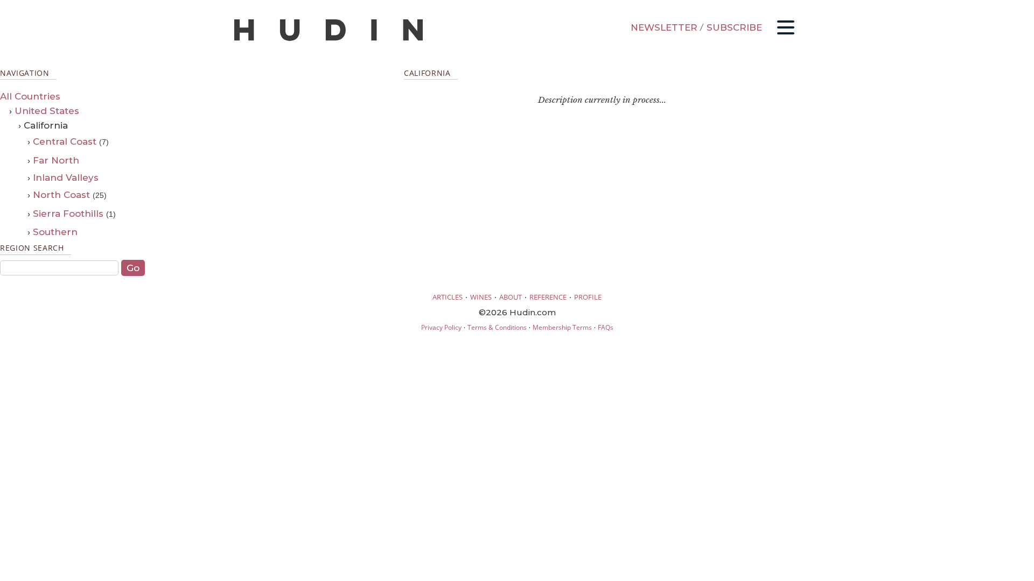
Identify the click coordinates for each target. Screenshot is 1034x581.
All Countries (30, 96)
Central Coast (64, 141)
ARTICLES (447, 297)
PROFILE (588, 297)
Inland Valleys (66, 177)
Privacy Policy (441, 327)
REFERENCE (548, 297)
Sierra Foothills (68, 213)
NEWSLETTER (664, 27)
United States (47, 110)
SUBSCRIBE (734, 27)
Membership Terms (562, 327)
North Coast (61, 194)
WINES (481, 297)
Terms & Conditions (497, 327)
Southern (55, 231)
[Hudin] (328, 38)
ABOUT (510, 297)
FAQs (605, 327)
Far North (56, 160)
